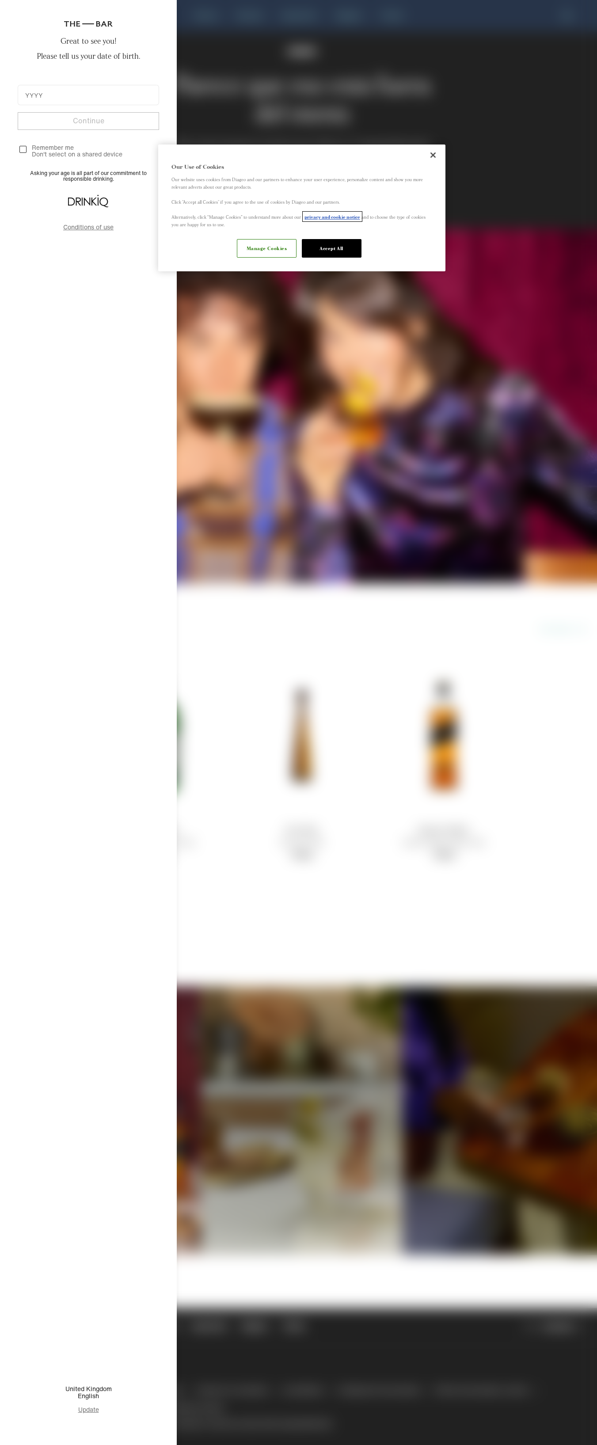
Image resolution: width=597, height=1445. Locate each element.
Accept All (331, 248)
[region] (301, 207)
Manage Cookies (267, 248)
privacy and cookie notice (332, 216)
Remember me (53, 147)
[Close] (433, 155)
